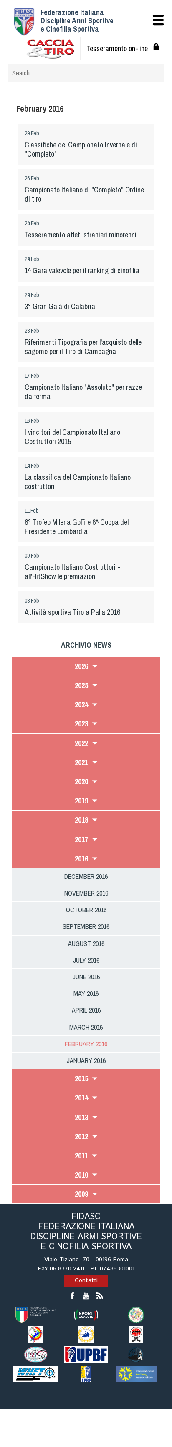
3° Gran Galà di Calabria (60, 306)
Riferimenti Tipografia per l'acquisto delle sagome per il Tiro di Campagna (83, 347)
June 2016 (86, 976)
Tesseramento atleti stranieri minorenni (81, 235)
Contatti (86, 1280)
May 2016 (86, 993)
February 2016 (86, 1043)
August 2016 (86, 943)
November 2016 (86, 893)
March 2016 (86, 1027)
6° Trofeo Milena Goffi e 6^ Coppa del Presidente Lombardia (77, 526)
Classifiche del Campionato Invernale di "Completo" (81, 149)
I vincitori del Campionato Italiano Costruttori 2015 (72, 437)
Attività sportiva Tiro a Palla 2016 (72, 612)
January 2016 (86, 1060)
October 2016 (86, 909)
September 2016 (86, 926)
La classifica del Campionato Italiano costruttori (78, 481)
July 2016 (86, 960)
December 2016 (86, 876)
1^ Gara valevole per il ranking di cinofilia (82, 270)
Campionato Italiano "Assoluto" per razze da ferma (83, 392)
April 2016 (86, 1010)
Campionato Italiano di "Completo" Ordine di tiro (84, 194)
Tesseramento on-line (117, 48)
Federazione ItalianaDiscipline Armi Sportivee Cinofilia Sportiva (77, 20)
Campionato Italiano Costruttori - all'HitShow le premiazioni (72, 571)
